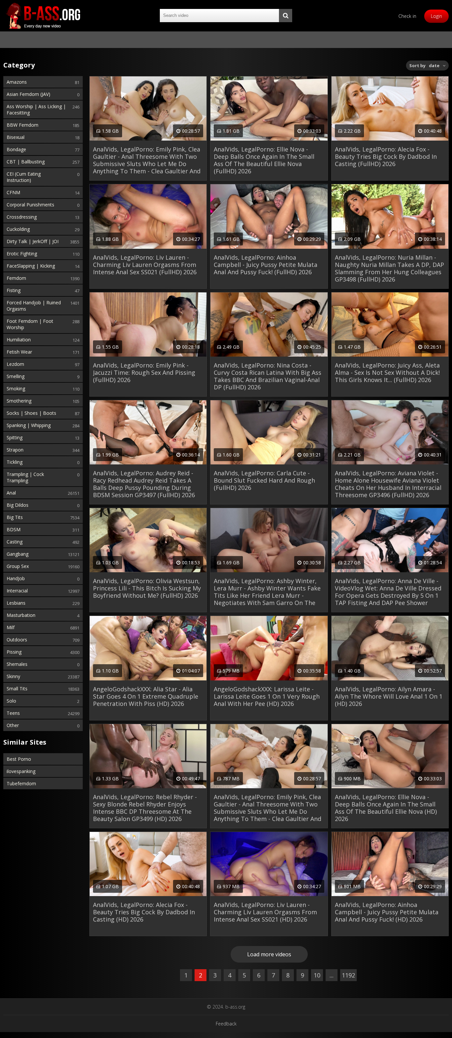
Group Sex (18, 566)
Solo (11, 701)
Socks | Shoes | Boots (31, 413)
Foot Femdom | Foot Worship (30, 324)
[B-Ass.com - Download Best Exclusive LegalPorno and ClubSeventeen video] (43, 15)
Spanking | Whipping (29, 425)
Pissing (14, 652)
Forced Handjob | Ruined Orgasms (34, 305)
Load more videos (269, 954)
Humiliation (19, 339)
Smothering (19, 401)
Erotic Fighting (22, 253)
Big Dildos (17, 505)
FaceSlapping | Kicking (31, 266)
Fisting (14, 290)
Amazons (17, 82)
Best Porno (19, 759)
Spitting (15, 437)
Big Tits (15, 517)
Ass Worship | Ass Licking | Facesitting (36, 109)
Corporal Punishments (30, 204)
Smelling (15, 376)
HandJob (16, 578)
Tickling (15, 462)
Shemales (17, 664)
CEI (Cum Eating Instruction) (24, 177)
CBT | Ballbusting (26, 161)
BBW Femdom (22, 125)
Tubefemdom (21, 783)
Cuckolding (18, 229)
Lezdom (15, 364)
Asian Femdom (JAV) (28, 94)
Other (13, 725)
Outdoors (17, 639)
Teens (13, 713)
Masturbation (21, 615)
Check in (407, 16)
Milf (11, 627)
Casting (15, 542)
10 (317, 975)
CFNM (13, 192)
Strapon (15, 450)
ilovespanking (21, 771)
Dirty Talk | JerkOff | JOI (33, 241)
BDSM (14, 529)
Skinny (13, 676)
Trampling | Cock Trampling (25, 477)
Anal (11, 493)
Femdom (16, 278)
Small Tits (17, 688)
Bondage (16, 149)
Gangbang (17, 554)
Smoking (16, 388)
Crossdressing (22, 217)
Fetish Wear (19, 352)
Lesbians (16, 603)
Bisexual (15, 137)
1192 (348, 975)
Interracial (17, 590)
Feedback (226, 1023)
